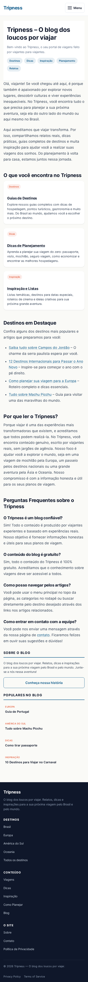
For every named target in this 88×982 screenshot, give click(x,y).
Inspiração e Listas (22, 289)
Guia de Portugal (17, 711)
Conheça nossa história (44, 683)
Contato (8, 941)
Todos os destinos (15, 860)
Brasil (7, 826)
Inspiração (10, 896)
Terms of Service (34, 976)
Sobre (7, 932)
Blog (6, 913)
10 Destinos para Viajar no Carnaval (30, 762)
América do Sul (13, 843)
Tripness (12, 7)
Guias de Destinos (22, 198)
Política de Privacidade (18, 949)
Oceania (9, 852)
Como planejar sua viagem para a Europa (42, 381)
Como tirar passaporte (21, 745)
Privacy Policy (12, 976)
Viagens (8, 879)
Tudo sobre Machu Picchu (30, 394)
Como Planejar (13, 904)
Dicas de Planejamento (26, 246)
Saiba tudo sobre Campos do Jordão (39, 348)
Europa (8, 835)
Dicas (7, 888)
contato (43, 635)
